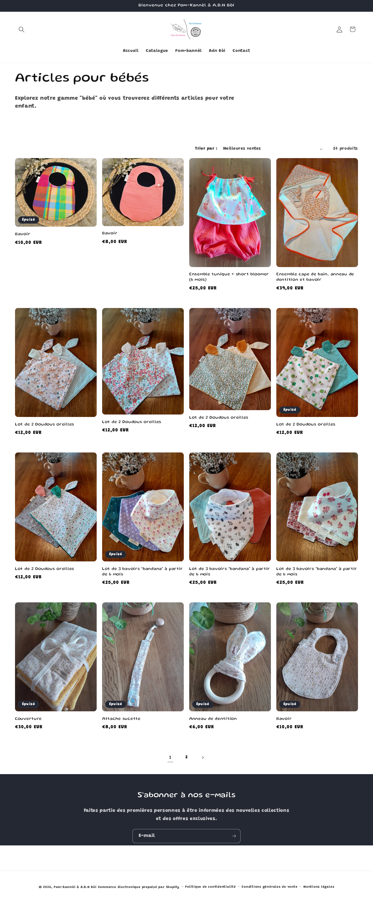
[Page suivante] (202, 757)
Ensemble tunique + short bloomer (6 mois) (229, 277)
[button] (21, 29)
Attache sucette (121, 719)
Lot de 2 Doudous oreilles (44, 425)
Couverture (28, 719)
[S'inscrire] (233, 836)
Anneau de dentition (213, 719)
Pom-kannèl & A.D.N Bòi (75, 887)
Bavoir (22, 234)
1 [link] (170, 757)
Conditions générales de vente (269, 887)
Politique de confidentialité (210, 887)
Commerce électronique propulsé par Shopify (138, 887)
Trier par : (206, 149)
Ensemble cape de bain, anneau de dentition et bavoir (315, 277)
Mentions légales (318, 887)
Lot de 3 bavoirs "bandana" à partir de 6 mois (142, 571)
